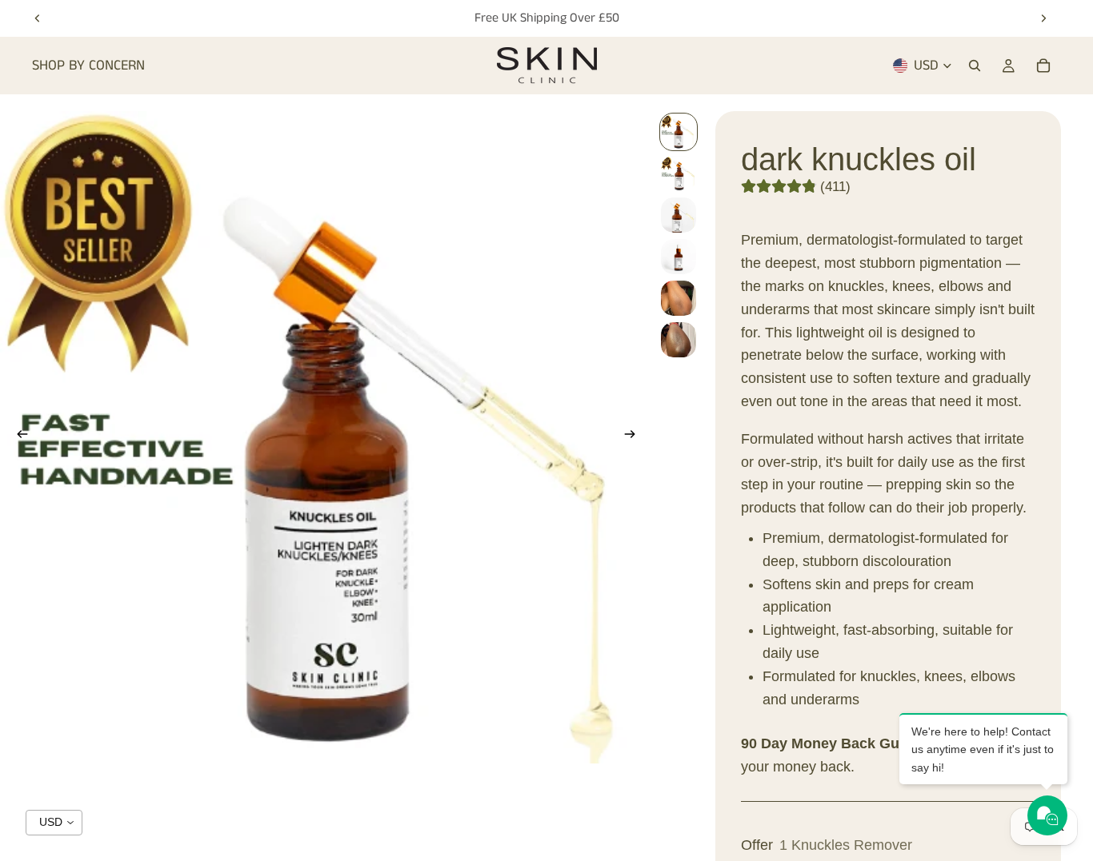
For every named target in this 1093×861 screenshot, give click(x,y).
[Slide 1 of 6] (678, 131)
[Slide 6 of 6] (678, 339)
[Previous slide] (37, 18)
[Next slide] (1043, 18)
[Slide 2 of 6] (678, 173)
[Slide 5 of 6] (678, 298)
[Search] (974, 65)
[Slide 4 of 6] (678, 256)
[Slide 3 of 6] (678, 215)
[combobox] (54, 822)
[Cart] (1043, 65)
